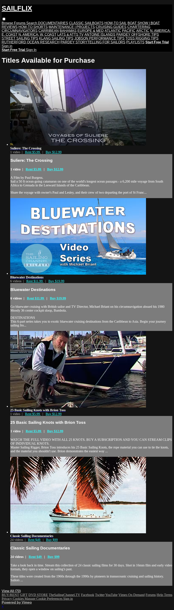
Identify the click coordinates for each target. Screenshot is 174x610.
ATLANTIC (113, 31)
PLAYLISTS (135, 42)
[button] (4, 19)
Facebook (87, 595)
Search (32, 23)
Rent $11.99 (35, 281)
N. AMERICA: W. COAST (37, 34)
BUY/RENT (10, 595)
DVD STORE (38, 595)
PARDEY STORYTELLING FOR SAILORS (92, 42)
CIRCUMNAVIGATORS (20, 31)
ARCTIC (142, 31)
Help (160, 595)
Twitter (100, 595)
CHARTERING (138, 27)
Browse (8, 23)
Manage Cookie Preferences (44, 598)
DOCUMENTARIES (53, 23)
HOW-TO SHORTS (33, 27)
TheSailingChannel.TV (64, 595)
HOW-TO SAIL (115, 23)
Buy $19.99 (56, 281)
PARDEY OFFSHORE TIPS (137, 34)
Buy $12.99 (54, 152)
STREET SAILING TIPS (20, 38)
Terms (168, 595)
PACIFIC (128, 31)
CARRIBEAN (48, 31)
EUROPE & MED (90, 31)
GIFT (24, 595)
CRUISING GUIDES (111, 27)
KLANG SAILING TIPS (56, 38)
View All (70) (11, 591)
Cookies (19, 598)
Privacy (7, 598)
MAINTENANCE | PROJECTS (72, 27)
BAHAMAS (68, 31)
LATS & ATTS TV (70, 34)
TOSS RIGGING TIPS (142, 38)
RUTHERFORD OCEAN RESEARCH (31, 42)
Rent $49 (34, 540)
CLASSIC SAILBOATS (86, 23)
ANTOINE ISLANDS (99, 34)
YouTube (111, 595)
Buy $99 (52, 540)
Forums (20, 23)
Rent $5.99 (33, 152)
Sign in (7, 46)
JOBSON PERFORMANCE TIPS (99, 38)
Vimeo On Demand (131, 595)
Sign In (31, 50)
